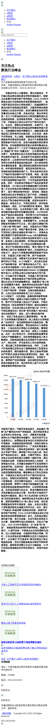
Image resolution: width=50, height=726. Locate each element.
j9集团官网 (6, 76)
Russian (17, 24)
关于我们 (11, 10)
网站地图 (6, 713)
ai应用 (10, 16)
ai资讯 (10, 13)
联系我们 (11, 19)
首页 (3, 659)
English (10, 24)
